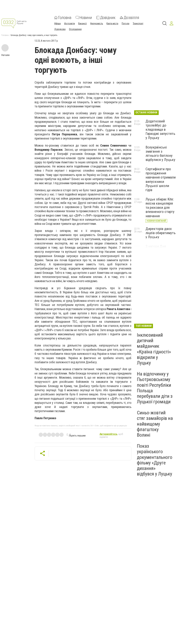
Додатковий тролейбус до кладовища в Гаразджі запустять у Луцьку (160, 129)
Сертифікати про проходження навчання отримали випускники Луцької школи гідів (161, 179)
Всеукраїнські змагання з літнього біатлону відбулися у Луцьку (160, 153)
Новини (86, 17)
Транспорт (138, 23)
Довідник (107, 17)
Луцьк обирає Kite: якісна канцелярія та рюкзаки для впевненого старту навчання (160, 207)
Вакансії (82, 23)
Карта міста (112, 23)
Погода (125, 23)
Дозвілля (131, 17)
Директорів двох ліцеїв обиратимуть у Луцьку (161, 233)
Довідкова (60, 29)
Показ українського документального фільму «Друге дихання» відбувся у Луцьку (154, 460)
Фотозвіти (69, 23)
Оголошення (75, 29)
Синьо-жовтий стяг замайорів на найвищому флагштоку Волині (155, 424)
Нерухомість (96, 23)
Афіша (57, 23)
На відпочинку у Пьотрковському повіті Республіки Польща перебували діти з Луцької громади (155, 388)
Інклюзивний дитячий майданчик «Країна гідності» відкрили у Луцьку (154, 349)
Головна (64, 17)
